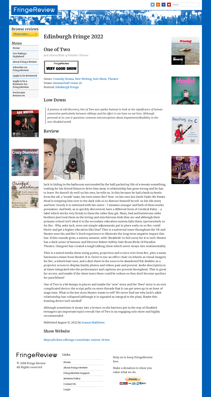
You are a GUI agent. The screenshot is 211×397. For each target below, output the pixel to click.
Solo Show (99, 78)
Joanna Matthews (93, 322)
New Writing (83, 78)
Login (66, 389)
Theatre (113, 78)
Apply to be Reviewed (25, 75)
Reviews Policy (71, 378)
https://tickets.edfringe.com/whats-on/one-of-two (77, 339)
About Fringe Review (25, 61)
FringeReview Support (76, 373)
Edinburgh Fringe (67, 87)
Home (16, 48)
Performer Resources (19, 94)
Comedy (58, 78)
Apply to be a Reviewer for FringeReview (21, 84)
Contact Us (69, 383)
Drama (69, 78)
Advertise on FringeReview (21, 69)
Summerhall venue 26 (67, 83)
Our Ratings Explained (20, 55)
